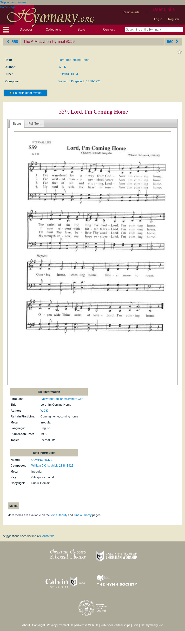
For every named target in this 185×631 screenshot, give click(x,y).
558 (14, 41)
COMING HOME (69, 74)
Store (81, 29)
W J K (62, 67)
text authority (59, 515)
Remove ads (131, 12)
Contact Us (66, 625)
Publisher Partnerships (115, 625)
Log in (158, 19)
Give (135, 625)
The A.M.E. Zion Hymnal (44, 41)
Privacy (52, 625)
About (26, 625)
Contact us (47, 536)
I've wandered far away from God (61, 399)
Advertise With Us (86, 625)
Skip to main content (13, 2)
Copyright (38, 625)
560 (170, 41)
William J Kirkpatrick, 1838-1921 (80, 81)
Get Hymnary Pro (152, 625)
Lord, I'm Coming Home (74, 60)
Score (17, 123)
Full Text (34, 123)
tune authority (83, 515)
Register (173, 19)
